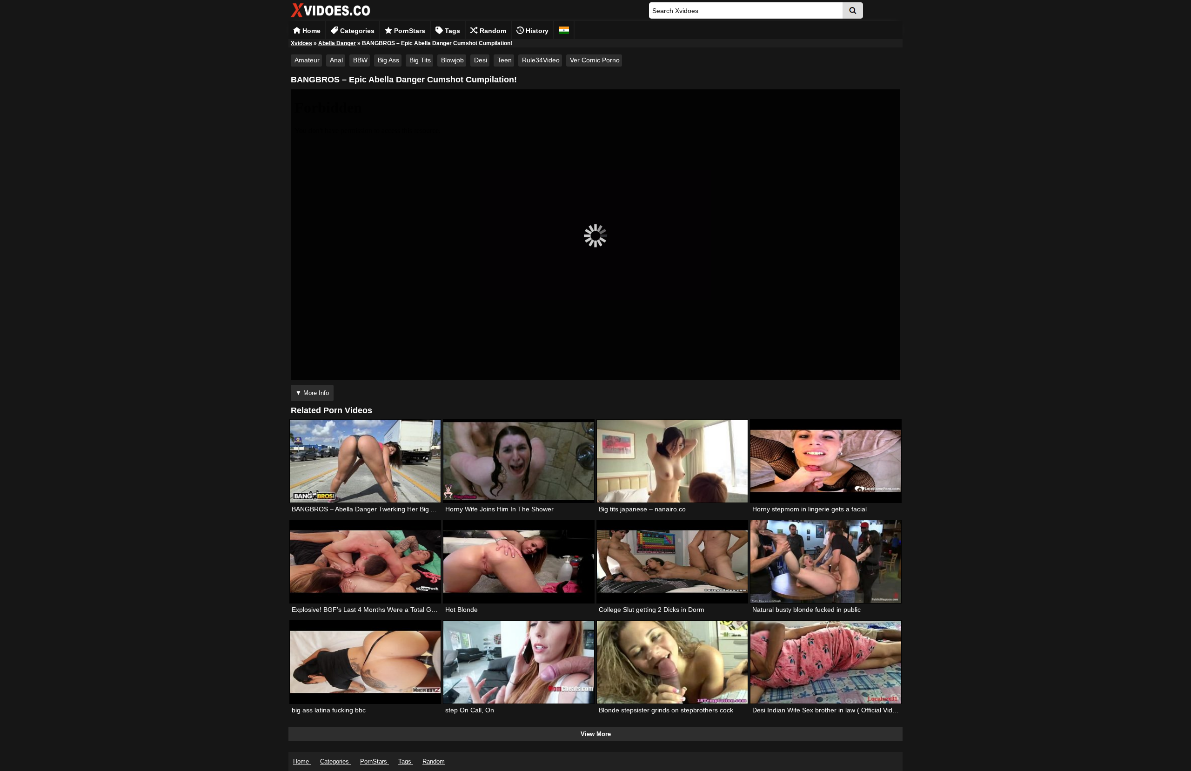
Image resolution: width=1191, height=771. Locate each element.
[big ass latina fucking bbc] (365, 662)
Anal (336, 60)
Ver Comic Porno (595, 60)
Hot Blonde (461, 609)
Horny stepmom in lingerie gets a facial (809, 509)
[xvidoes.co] (330, 17)
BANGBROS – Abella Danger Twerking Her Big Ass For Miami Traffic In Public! (407, 509)
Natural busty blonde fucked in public (806, 609)
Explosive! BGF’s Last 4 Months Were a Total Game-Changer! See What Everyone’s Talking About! (437, 609)
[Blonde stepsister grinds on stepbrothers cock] (672, 662)
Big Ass (388, 60)
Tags (451, 30)
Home (311, 30)
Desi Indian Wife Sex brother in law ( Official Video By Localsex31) (849, 710)
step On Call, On (469, 710)
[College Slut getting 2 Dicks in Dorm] (672, 561)
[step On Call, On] (519, 662)
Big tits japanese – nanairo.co (642, 509)
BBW (360, 60)
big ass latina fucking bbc (329, 710)
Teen (504, 60)
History (536, 30)
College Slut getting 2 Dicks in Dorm (651, 609)
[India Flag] (564, 30)
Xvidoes (301, 43)
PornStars (408, 30)
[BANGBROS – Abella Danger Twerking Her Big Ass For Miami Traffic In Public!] (365, 461)
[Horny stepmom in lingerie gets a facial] (826, 461)
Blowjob (452, 60)
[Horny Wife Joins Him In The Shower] (519, 461)
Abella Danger (337, 43)
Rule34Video (541, 60)
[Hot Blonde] (519, 561)
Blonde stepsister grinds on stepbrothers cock (666, 710)
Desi (480, 60)
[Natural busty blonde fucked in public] (826, 561)
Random (492, 30)
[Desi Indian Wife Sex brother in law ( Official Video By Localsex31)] (826, 662)
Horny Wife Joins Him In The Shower (499, 509)
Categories (356, 30)
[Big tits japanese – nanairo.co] (672, 461)
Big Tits (420, 60)
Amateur (307, 60)
